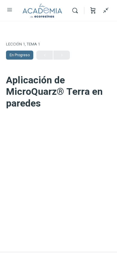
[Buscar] (76, 10)
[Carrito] (93, 10)
